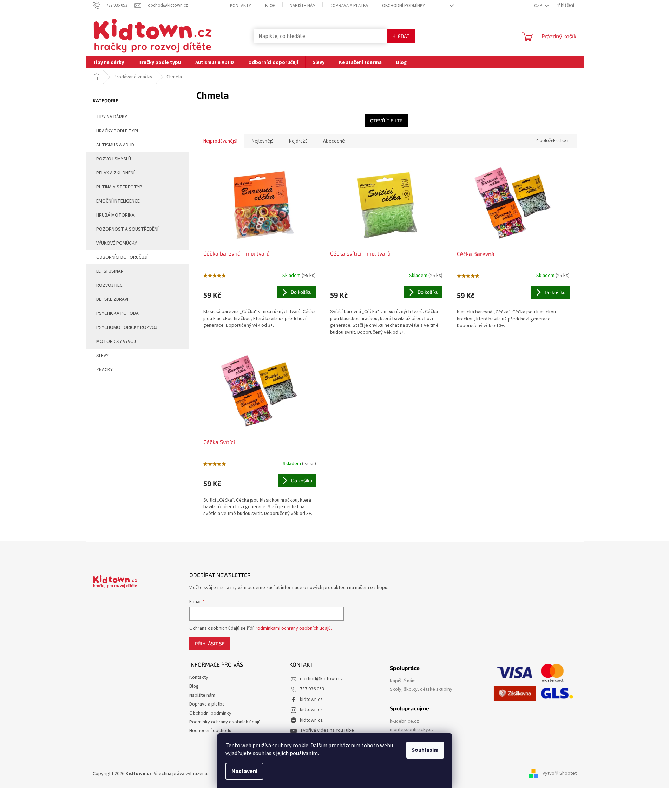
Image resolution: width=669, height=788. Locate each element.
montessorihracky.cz (412, 730)
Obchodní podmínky (403, 5)
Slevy (102, 355)
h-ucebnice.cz (404, 721)
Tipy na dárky (111, 116)
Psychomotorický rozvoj (126, 327)
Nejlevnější (263, 141)
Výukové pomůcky (116, 243)
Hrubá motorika (115, 215)
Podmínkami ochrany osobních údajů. (293, 628)
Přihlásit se (210, 644)
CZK (538, 5)
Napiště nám (403, 681)
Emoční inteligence (118, 201)
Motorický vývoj (116, 341)
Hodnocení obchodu (210, 730)
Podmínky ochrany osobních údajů (225, 722)
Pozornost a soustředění (127, 229)
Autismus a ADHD (115, 144)
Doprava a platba (349, 5)
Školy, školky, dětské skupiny (421, 689)
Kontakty (240, 5)
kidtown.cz (311, 699)
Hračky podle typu (118, 130)
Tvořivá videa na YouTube (327, 730)
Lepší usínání (110, 271)
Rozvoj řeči (110, 285)
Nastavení (244, 771)
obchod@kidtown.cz (321, 678)
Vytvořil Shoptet (560, 773)
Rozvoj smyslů (113, 159)
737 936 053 (312, 689)
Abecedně (334, 141)
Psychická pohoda (117, 313)
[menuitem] (108, 62)
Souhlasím (425, 750)
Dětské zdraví (112, 299)
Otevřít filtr (386, 121)
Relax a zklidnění (115, 173)
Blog (270, 5)
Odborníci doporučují (121, 257)
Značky (104, 369)
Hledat (400, 36)
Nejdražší (299, 141)
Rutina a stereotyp (119, 187)
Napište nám (303, 5)
